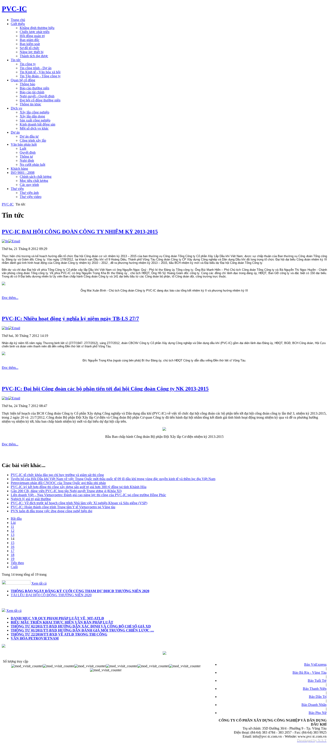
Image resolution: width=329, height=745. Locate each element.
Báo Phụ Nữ (318, 713)
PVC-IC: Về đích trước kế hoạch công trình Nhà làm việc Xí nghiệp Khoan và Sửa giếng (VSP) (79, 503)
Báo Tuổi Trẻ (317, 680)
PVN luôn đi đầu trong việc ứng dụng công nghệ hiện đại (51, 511)
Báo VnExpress (315, 664)
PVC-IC (8, 204)
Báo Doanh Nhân (314, 705)
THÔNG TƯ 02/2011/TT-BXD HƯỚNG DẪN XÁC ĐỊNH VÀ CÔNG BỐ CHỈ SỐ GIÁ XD (81, 626)
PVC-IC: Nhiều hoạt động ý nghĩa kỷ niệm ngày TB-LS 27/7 (70, 318)
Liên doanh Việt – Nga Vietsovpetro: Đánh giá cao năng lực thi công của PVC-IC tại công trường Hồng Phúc (88, 495)
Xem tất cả (39, 583)
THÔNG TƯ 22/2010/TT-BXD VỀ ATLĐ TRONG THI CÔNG (59, 634)
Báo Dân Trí (318, 697)
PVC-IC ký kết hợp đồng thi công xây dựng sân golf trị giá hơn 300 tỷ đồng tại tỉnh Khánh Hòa (78, 487)
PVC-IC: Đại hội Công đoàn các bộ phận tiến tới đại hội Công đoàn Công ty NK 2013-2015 (105, 389)
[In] (5, 241)
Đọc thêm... (10, 298)
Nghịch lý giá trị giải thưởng (31, 499)
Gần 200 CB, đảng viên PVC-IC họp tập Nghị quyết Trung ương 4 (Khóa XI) (66, 491)
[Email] (14, 241)
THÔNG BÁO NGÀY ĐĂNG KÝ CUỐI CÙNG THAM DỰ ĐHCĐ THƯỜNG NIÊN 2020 (80, 591)
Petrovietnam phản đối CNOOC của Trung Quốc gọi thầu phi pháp (58, 483)
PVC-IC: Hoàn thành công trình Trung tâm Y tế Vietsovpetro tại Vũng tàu (63, 507)
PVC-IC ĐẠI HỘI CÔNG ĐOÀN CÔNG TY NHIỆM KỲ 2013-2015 (80, 232)
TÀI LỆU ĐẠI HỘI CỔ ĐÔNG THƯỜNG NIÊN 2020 (51, 595)
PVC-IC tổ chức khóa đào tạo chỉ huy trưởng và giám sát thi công (57, 475)
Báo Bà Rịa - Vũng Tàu (310, 672)
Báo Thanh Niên (315, 688)
